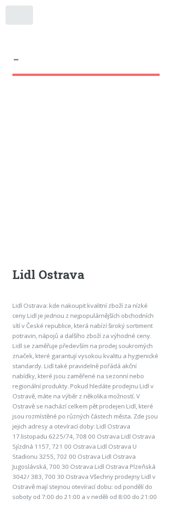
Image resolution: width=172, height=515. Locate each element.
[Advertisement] (86, 180)
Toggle (20, 17)
